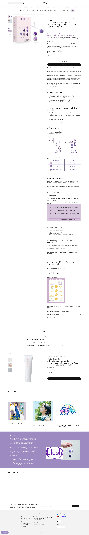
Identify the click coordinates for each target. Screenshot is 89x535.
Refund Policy (35, 525)
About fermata (24, 515)
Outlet (28, 10)
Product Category (16, 7)
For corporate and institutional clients (50, 10)
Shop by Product (40, 7)
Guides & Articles (19, 10)
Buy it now (64, 64)
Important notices (51, 317)
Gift (75, 7)
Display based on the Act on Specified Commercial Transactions (38, 519)
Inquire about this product (53, 321)
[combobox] (16, 3)
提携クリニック (66, 10)
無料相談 (72, 10)
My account (23, 526)
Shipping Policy (36, 522)
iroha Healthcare (50, 367)
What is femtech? (24, 520)
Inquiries (23, 521)
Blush (48, 29)
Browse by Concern (28, 7)
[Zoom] (28, 30)
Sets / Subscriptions (66, 7)
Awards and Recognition (25, 518)
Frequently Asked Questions (38, 524)
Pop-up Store (35, 10)
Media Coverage (24, 516)
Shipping (73, 57)
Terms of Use (35, 515)
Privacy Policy (35, 516)
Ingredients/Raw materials (53, 314)
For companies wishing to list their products (26, 524)
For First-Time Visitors (52, 7)
